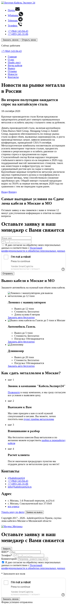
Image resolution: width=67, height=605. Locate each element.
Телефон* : (7, 555)
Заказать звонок (11, 40)
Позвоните (14, 392)
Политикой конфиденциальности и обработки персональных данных (33, 249)
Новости (12, 74)
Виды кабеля (15, 65)
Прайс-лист (14, 62)
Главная (12, 56)
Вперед (12, 192)
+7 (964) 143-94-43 (18, 31)
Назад (4, 192)
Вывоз (11, 68)
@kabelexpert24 (16, 478)
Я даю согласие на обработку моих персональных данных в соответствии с (33, 248)
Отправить (8, 273)
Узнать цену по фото (12, 512)
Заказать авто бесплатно (21, 317)
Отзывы (12, 71)
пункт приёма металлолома (39, 419)
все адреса (13, 506)
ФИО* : (5, 552)
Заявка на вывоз (34, 512)
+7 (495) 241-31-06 (18, 34)
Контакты (13, 77)
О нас (11, 59)
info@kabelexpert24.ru (20, 486)
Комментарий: (9, 558)
